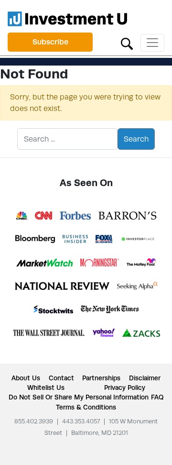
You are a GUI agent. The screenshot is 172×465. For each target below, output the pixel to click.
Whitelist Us (45, 387)
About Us (25, 378)
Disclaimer (145, 378)
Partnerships (101, 378)
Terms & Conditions (86, 407)
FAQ (157, 397)
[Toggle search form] (127, 43)
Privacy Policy (124, 387)
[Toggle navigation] (152, 43)
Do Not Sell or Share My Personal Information (79, 397)
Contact (61, 378)
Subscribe (50, 41)
